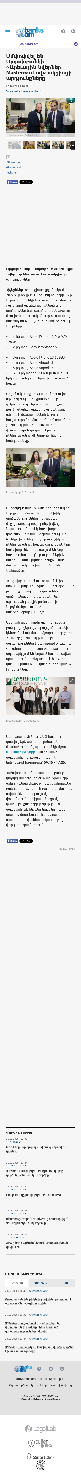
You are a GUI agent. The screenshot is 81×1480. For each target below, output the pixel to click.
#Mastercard (13, 167)
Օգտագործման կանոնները (28, 1385)
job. (29, 44)
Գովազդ (66, 1385)
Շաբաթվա (40, 1283)
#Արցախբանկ (14, 162)
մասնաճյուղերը (20, 752)
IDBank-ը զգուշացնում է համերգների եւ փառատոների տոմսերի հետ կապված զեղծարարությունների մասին (32, 1327)
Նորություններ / (31, 91)
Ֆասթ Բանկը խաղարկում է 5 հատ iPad (33, 1195)
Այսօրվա (17, 1283)
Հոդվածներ (14, 1141)
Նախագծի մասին (50, 1379)
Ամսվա (63, 1283)
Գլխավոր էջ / (14, 91)
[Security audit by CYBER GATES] (40, 1443)
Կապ (54, 1385)
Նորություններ (17, 1165)
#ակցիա (11, 172)
